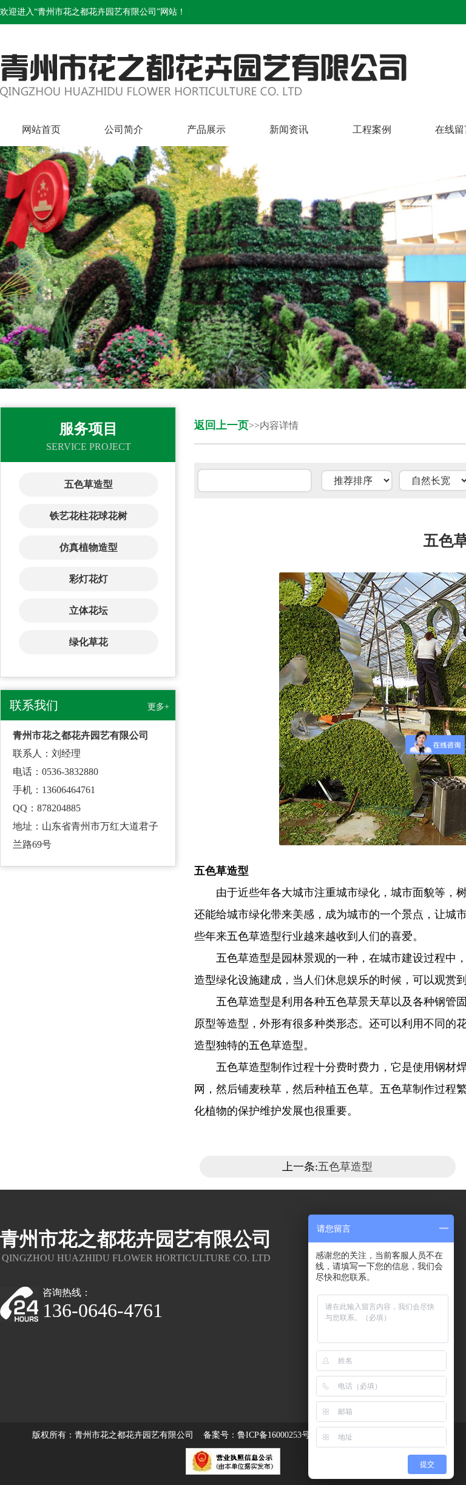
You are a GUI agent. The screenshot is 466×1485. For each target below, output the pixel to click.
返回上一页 (221, 425)
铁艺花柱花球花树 (88, 516)
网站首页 (41, 129)
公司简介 (123, 129)
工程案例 (372, 129)
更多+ (158, 706)
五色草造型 (88, 484)
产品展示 (206, 129)
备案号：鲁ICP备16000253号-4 (260, 1435)
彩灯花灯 (88, 579)
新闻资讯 (288, 129)
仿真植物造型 (88, 547)
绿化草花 (88, 642)
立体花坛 (88, 610)
